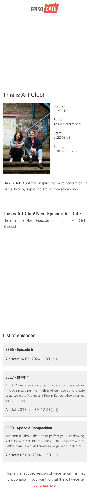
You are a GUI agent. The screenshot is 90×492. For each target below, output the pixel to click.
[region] (45, 53)
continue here (45, 485)
